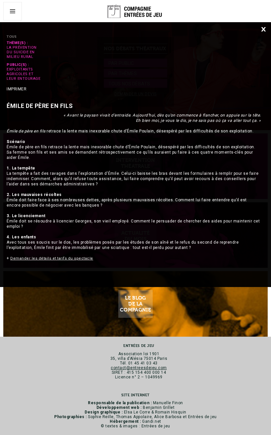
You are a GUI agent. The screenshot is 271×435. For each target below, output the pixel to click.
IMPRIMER (16, 89)
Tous (11, 37)
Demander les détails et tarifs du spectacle (51, 258)
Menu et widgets (13, 20)
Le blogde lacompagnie (135, 304)
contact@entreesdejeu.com (139, 367)
